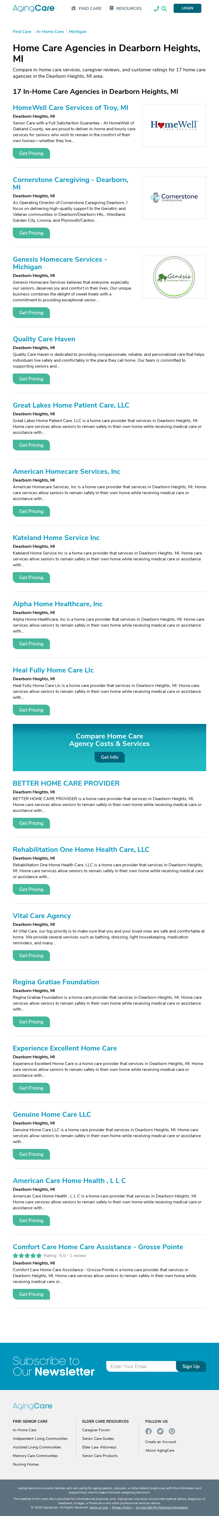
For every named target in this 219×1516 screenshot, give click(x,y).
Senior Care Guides (98, 1438)
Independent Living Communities (40, 1438)
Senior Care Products (100, 1455)
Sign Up (191, 1366)
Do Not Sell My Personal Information (162, 1507)
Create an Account (160, 1441)
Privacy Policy (122, 1507)
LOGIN (187, 8)
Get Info (109, 757)
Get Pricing (31, 153)
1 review (78, 1256)
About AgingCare (159, 1450)
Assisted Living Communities (37, 1447)
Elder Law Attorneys (99, 1447)
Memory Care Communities (35, 1455)
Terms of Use (98, 1507)
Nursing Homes (26, 1464)
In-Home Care (24, 1430)
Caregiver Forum (96, 1430)
